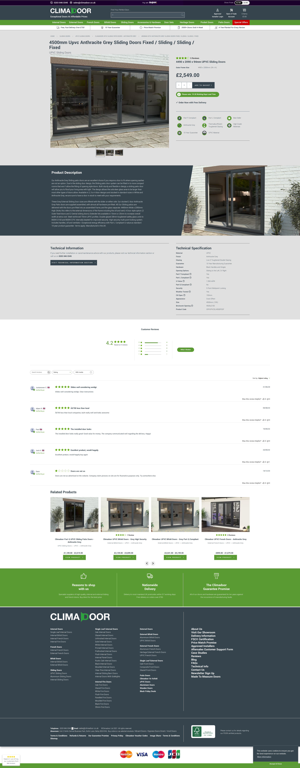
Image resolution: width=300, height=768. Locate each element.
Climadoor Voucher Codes (137, 735)
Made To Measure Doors (206, 677)
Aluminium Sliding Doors (60, 676)
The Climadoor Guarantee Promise (216, 587)
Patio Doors (145, 675)
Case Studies (199, 653)
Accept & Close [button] (276, 764)
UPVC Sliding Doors (82, 36)
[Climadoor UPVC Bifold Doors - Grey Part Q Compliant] (175, 514)
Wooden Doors (146, 688)
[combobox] (62, 372)
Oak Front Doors (147, 664)
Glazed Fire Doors (102, 688)
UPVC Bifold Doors (148, 640)
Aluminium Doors (147, 685)
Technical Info (199, 666)
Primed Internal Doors (104, 648)
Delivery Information (203, 636)
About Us (196, 629)
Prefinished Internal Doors (106, 651)
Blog (194, 660)
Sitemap (54, 738)
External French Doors (216, 543)
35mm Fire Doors (102, 707)
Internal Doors (56, 629)
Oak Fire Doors (101, 685)
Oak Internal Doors (103, 632)
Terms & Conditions (58, 735)
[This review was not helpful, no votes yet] (267, 399)
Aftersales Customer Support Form (212, 649)
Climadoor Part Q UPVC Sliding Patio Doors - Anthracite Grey (74, 540)
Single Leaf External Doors (151, 660)
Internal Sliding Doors (59, 679)
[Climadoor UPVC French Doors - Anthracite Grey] (226, 514)
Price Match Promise (203, 643)
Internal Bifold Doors (59, 635)
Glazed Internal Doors (104, 635)
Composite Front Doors (149, 667)
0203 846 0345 (61, 2)
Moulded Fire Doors (103, 700)
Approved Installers (203, 646)
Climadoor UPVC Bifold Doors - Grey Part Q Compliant (175, 539)
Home (52, 36)
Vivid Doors (171, 731)
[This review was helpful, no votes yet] (263, 399)
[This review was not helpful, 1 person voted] (267, 462)
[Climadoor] (70, 13)
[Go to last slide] (147, 563)
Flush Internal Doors (103, 654)
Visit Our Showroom (203, 632)
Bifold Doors (55, 658)
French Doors (56, 647)
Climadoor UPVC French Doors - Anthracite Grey (225, 539)
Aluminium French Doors (150, 649)
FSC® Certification (202, 639)
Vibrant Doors (140, 731)
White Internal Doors (103, 645)
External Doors (146, 629)
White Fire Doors (102, 691)
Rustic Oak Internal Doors (105, 660)
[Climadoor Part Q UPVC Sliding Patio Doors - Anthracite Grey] (74, 514)
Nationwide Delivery (150, 587)
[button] (165, 57)
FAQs (194, 663)
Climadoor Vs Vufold (148, 678)
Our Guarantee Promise (98, 735)
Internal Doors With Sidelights (107, 676)
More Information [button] (264, 757)
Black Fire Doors (102, 704)
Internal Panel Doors (103, 657)
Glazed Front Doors (148, 670)
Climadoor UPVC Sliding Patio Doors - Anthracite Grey (115, 36)
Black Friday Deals (148, 691)
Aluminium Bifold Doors (150, 637)
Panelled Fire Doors (103, 697)
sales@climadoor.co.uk (84, 2)
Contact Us (197, 670)
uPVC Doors (145, 681)
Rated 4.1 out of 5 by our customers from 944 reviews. (11, 761)
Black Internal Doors (103, 664)
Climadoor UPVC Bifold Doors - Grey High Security (124, 539)
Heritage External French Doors (153, 652)
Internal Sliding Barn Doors (106, 673)
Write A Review (186, 350)
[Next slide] (153, 563)
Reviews (196, 656)
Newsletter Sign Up (202, 673)
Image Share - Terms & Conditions (165, 735)
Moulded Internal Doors (105, 667)
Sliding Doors (65, 36)
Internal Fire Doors (58, 641)
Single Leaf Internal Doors (61, 632)
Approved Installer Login (217, 15)
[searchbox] (38, 372)
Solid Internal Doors (103, 641)
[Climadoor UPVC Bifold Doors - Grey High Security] (125, 514)
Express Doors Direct (156, 731)
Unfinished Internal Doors (105, 638)
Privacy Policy (117, 735)
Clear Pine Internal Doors (105, 670)
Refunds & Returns (78, 735)
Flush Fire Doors (102, 694)
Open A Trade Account (231, 15)
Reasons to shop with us (83, 587)
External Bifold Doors (115, 543)
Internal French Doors (59, 638)
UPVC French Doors (148, 655)
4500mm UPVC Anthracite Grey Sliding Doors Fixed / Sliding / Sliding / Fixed (169, 36)
